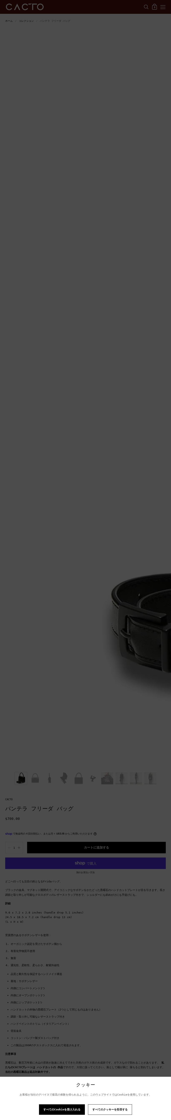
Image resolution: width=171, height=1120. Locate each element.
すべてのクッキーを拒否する (110, 1109)
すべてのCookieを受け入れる (61, 1109)
